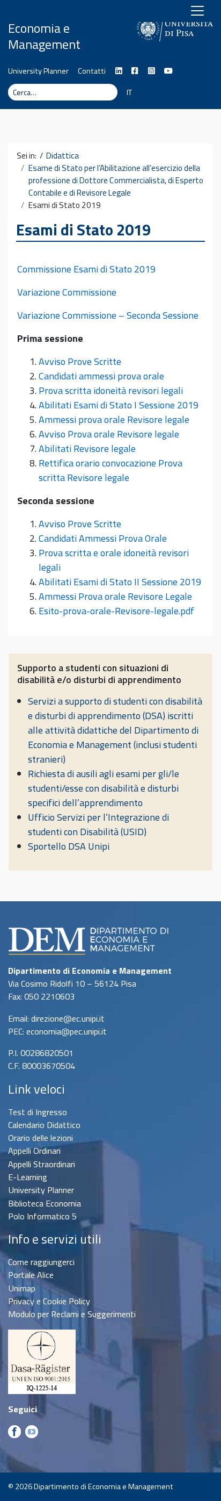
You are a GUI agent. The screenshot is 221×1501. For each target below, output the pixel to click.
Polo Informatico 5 (42, 1216)
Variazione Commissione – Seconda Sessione (107, 315)
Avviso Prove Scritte (80, 361)
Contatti (92, 71)
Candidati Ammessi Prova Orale (103, 538)
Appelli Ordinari (34, 1150)
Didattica (62, 156)
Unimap (21, 1288)
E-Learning (27, 1176)
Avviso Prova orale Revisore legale (109, 434)
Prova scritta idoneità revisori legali (111, 390)
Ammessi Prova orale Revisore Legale (116, 596)
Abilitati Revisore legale (87, 448)
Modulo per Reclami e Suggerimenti (72, 1314)
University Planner (38, 71)
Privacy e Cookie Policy (49, 1301)
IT (129, 92)
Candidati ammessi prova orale (101, 376)
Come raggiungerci (41, 1261)
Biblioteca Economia (44, 1203)
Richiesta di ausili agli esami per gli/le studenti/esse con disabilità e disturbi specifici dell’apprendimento (103, 788)
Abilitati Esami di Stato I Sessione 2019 (118, 405)
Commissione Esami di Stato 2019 (86, 269)
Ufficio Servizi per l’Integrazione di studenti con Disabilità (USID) (98, 824)
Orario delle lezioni (40, 1137)
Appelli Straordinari (41, 1164)
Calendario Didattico (44, 1124)
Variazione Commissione (66, 292)
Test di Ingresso (37, 1111)
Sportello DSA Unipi (68, 846)
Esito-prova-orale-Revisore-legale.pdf (116, 611)
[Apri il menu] (197, 10)
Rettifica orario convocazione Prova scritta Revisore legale (110, 470)
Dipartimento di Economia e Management (51, 28)
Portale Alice (31, 1274)
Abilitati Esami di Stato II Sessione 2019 (120, 581)
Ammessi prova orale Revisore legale (114, 419)
